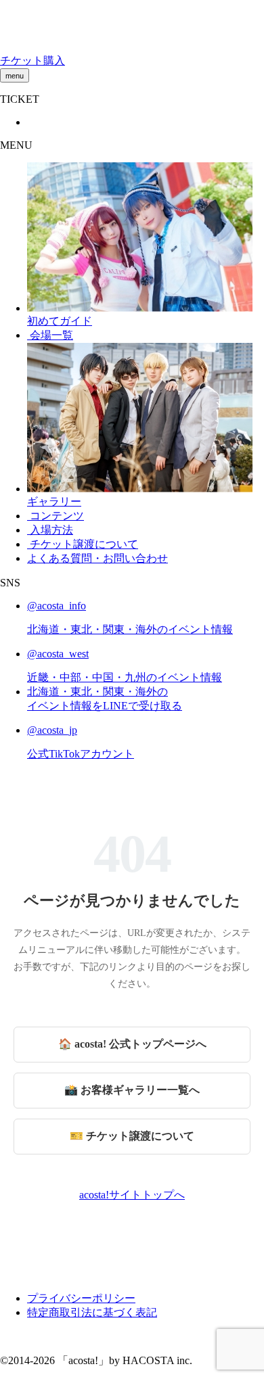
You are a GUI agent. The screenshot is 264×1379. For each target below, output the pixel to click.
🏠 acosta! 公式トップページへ (132, 1044)
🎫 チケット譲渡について (132, 1136)
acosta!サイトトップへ (132, 1194)
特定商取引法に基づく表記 (92, 1312)
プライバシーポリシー (81, 1298)
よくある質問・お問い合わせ (97, 558)
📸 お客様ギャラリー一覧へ (132, 1090)
